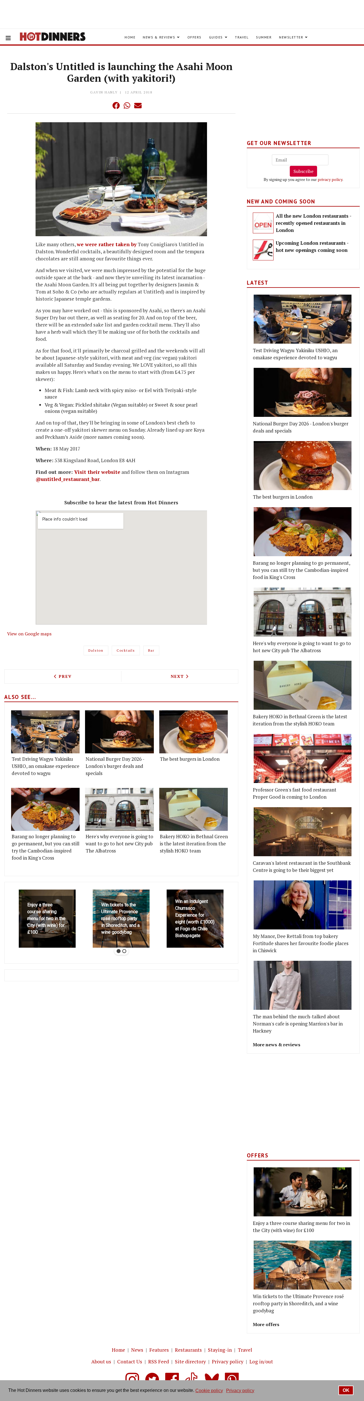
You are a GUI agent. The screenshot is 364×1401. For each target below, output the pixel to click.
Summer (264, 37)
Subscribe (303, 171)
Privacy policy (227, 1361)
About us (101, 1361)
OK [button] (346, 1390)
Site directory (190, 1361)
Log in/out (261, 1361)
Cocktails (126, 650)
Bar (151, 650)
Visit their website (97, 472)
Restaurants (188, 1350)
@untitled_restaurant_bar (68, 479)
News (137, 1350)
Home (130, 37)
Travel (242, 37)
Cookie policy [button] (209, 1390)
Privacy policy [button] (240, 1390)
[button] (104, 105)
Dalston (96, 650)
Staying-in (220, 1350)
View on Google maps (29, 634)
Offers (194, 37)
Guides (216, 37)
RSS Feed (158, 1361)
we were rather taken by (106, 244)
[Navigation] (8, 38)
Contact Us (129, 1361)
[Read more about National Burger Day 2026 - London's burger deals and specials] (119, 731)
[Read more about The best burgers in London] (193, 731)
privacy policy (330, 179)
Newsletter (291, 37)
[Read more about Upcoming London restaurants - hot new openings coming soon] (263, 250)
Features (159, 1350)
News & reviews (159, 37)
